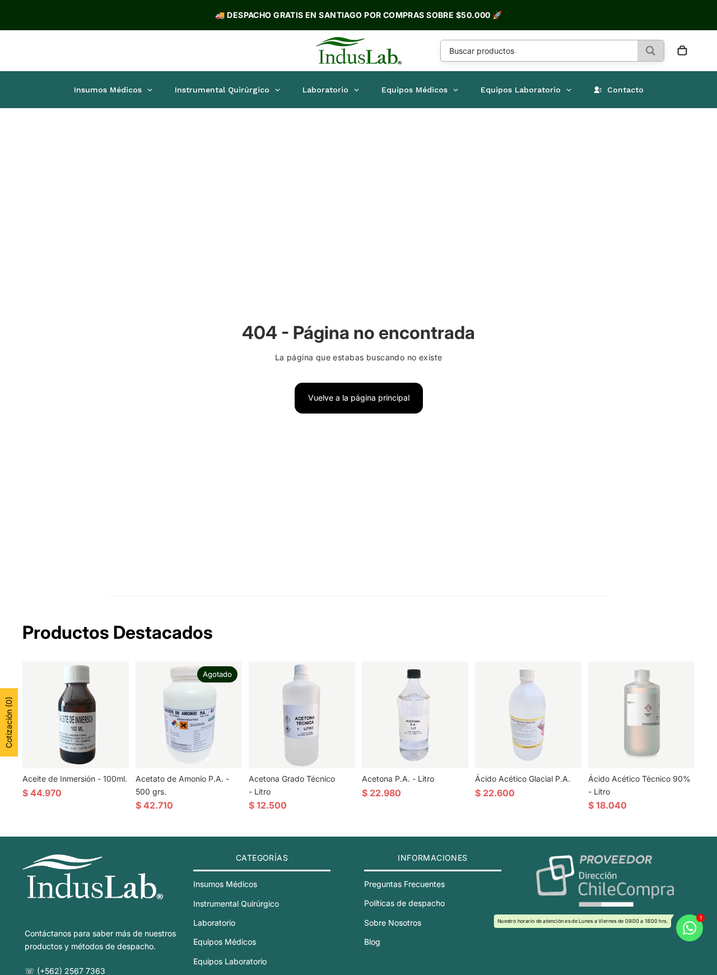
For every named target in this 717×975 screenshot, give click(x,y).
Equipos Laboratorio (230, 961)
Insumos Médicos (225, 884)
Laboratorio (214, 922)
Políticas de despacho (404, 903)
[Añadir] (111, 751)
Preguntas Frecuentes (404, 884)
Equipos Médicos (224, 942)
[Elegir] (564, 751)
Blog (372, 941)
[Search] (650, 50)
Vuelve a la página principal (358, 397)
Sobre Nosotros (392, 922)
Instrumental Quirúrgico (236, 903)
